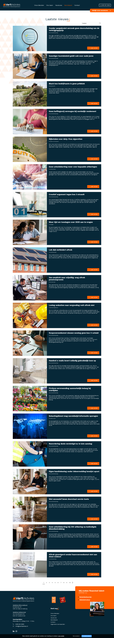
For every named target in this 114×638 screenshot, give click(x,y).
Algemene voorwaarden (58, 624)
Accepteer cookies (87, 636)
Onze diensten (39, 5)
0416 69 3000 (105, 5)
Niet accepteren (76, 636)
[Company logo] (23, 599)
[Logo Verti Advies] (11, 5)
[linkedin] (13, 631)
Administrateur (84, 600)
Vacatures (58, 5)
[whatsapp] (16, 631)
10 (70, 582)
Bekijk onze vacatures (100, 10)
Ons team (49, 5)
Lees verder (94, 48)
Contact (77, 5)
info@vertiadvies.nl (22, 626)
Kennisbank (68, 5)
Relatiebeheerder (85, 597)
